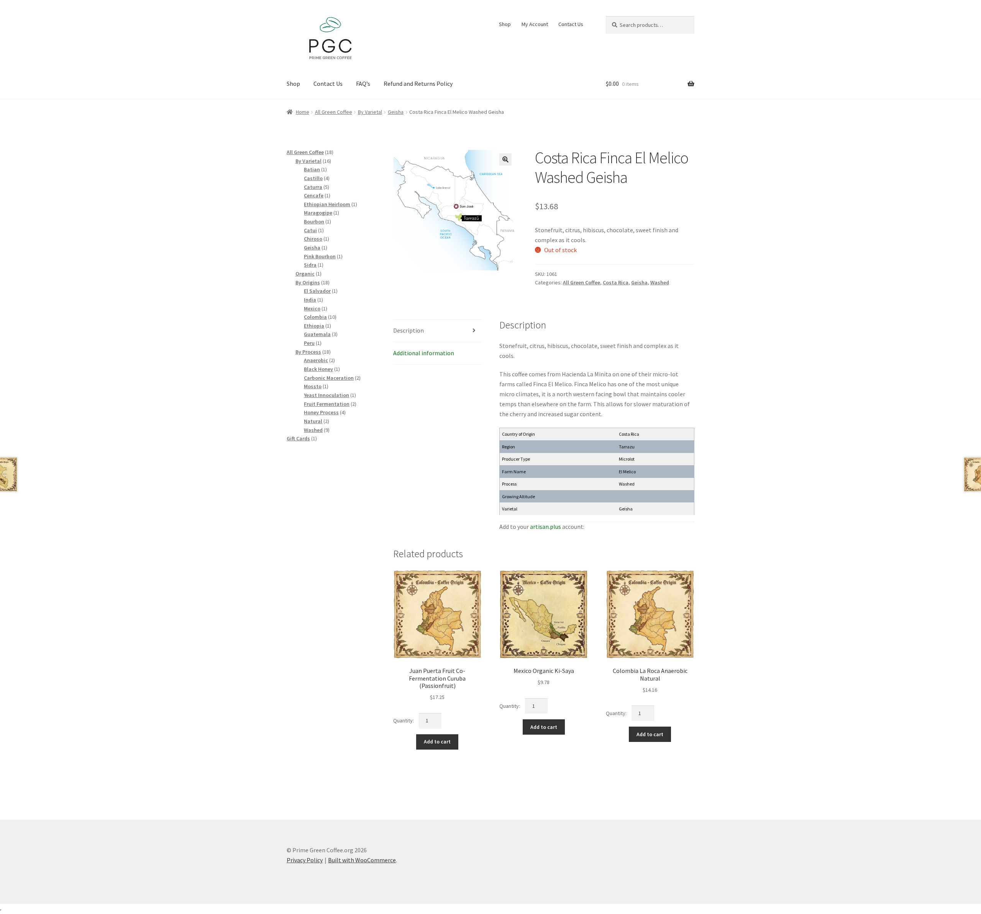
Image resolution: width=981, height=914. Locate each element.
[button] (505, 159)
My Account (535, 24)
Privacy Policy (305, 860)
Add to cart (437, 741)
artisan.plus (545, 526)
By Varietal (370, 111)
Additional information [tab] (423, 353)
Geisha (396, 111)
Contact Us (570, 24)
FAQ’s (363, 83)
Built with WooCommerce (362, 860)
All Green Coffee (333, 111)
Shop (505, 24)
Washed (659, 282)
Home (302, 111)
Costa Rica (615, 282)
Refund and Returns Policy (418, 83)
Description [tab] (408, 330)
